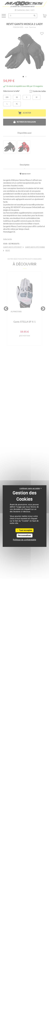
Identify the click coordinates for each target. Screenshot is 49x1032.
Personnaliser (24, 535)
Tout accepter (25, 530)
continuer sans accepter (29, 488)
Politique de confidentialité (24, 540)
